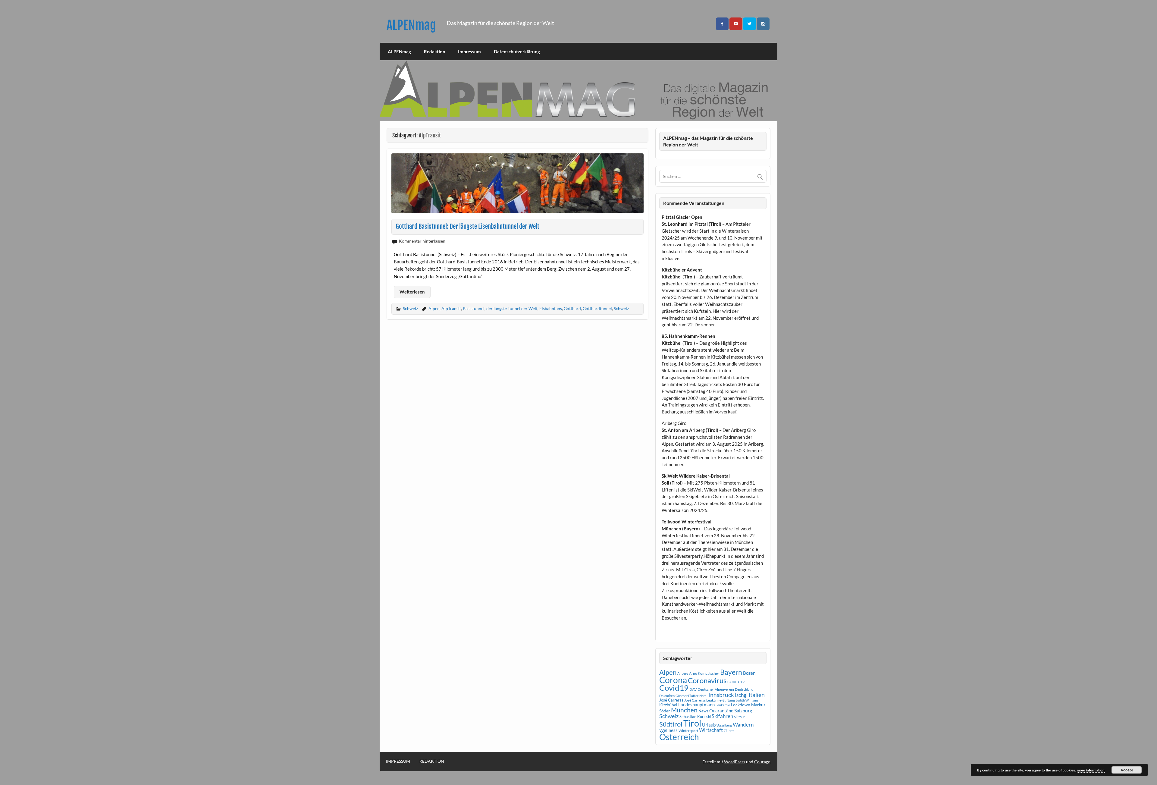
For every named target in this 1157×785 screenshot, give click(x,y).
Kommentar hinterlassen (422, 240)
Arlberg (682, 673)
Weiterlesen (412, 291)
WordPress (734, 761)
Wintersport (688, 730)
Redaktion (434, 51)
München (684, 710)
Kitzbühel (668, 704)
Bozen (749, 673)
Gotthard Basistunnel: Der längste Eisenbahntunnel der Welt (467, 226)
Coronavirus (707, 680)
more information (1091, 770)
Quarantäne (721, 710)
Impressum (469, 51)
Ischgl (741, 695)
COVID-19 (736, 682)
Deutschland (744, 689)
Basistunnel (473, 308)
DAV (693, 689)
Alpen (434, 308)
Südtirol (670, 724)
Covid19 (673, 687)
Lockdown (740, 704)
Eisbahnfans (550, 308)
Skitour (739, 717)
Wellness (668, 730)
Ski (708, 716)
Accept (1127, 770)
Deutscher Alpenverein (716, 689)
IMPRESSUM (398, 761)
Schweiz (410, 308)
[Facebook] (722, 23)
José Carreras (671, 700)
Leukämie (723, 705)
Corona (673, 680)
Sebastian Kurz (692, 716)
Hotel (703, 696)
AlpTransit (451, 308)
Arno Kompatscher (704, 673)
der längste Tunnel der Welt (512, 308)
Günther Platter (687, 696)
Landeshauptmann (696, 704)
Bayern (731, 672)
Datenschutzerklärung (517, 51)
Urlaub (709, 724)
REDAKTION (431, 761)
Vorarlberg (724, 725)
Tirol (692, 723)
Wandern (743, 724)
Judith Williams (747, 700)
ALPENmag (411, 25)
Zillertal (729, 731)
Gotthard (572, 308)
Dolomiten (667, 696)
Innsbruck (721, 694)
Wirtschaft (711, 730)
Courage (762, 761)
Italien (756, 694)
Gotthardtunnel (597, 308)
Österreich (679, 737)
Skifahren (722, 716)
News (703, 710)
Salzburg (743, 710)
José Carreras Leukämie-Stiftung (709, 700)
